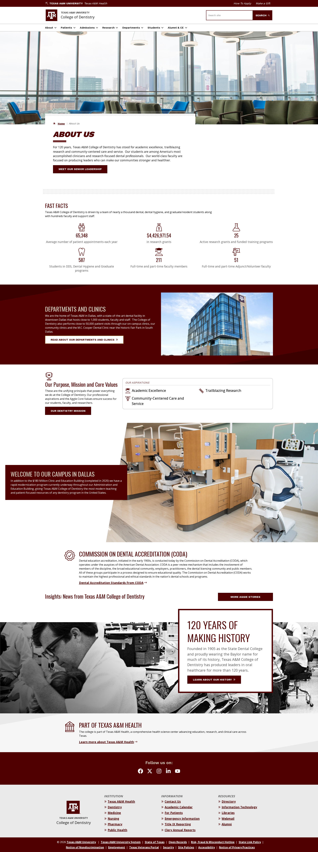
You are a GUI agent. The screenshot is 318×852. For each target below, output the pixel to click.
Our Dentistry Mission (68, 410)
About (49, 27)
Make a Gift (263, 3)
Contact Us (173, 801)
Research (108, 27)
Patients (66, 27)
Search (261, 15)
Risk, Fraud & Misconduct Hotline (213, 842)
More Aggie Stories (245, 596)
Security (168, 847)
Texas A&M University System (121, 842)
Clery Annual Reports (180, 830)
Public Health (117, 830)
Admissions (87, 27)
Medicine (114, 813)
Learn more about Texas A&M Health (106, 742)
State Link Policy (250, 842)
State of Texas (154, 842)
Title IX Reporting (178, 824)
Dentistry (115, 807)
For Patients (174, 813)
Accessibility (206, 847)
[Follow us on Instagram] (159, 771)
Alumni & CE (176, 27)
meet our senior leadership (80, 169)
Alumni (227, 824)
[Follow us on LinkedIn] (168, 771)
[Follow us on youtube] (177, 771)
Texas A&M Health (95, 3)
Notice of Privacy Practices (237, 847)
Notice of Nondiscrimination (85, 847)
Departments (131, 27)
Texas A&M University (66, 3)
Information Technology (239, 807)
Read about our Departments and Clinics (83, 339)
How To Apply (242, 3)
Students (154, 27)
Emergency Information (182, 818)
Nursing (113, 818)
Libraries (228, 813)
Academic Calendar (179, 807)
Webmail (228, 818)
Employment (116, 847)
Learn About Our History (213, 679)
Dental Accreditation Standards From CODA (111, 583)
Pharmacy (115, 824)
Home (61, 123)
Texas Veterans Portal (144, 847)
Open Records (178, 842)
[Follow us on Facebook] (140, 771)
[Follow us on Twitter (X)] (149, 771)
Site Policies (186, 847)
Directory (229, 801)
